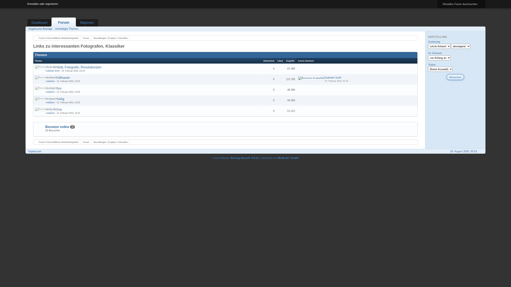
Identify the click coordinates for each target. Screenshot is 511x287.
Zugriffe (290, 61)
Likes (280, 61)
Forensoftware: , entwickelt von (255, 157)
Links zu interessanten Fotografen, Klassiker (79, 46)
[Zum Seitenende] (481, 29)
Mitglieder (87, 22)
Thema (38, 61)
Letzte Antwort (306, 61)
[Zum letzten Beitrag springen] (311, 78)
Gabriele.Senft (52, 71)
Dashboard (39, 22)
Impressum (34, 151)
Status (432, 64)
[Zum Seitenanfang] (481, 151)
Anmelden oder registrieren (42, 3)
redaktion (50, 81)
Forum (63, 23)
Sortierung (434, 41)
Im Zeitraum (435, 53)
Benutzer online (57, 127)
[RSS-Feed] (470, 29)
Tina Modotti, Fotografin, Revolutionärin (73, 67)
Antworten (268, 61)
